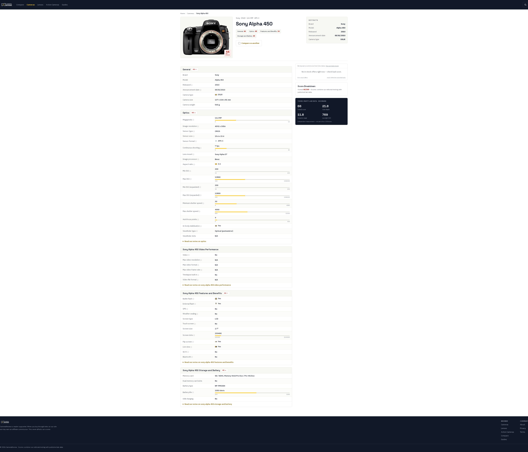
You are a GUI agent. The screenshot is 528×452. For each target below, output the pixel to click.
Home (182, 13)
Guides (65, 4)
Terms (522, 432)
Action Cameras (52, 4)
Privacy (523, 428)
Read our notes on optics (195, 241)
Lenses (40, 4)
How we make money (332, 66)
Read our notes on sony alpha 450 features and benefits (209, 362)
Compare (20, 4)
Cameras (31, 4)
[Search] (525, 4)
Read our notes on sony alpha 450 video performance (208, 285)
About (522, 424)
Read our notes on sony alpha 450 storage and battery (208, 404)
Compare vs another (250, 43)
